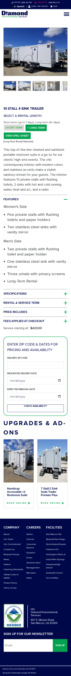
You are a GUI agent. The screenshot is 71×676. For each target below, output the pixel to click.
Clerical (30, 539)
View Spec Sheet (17, 135)
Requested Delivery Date (22, 373)
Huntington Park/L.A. (56, 554)
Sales (29, 578)
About (7, 534)
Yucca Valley (52, 578)
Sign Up (60, 645)
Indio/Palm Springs (55, 559)
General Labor (33, 562)
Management (33, 567)
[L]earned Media (29, 673)
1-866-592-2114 (54, 3)
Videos (7, 564)
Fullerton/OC (52, 549)
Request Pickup (11, 554)
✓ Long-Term (36, 128)
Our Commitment (12, 544)
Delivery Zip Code (17, 358)
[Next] (64, 52)
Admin (29, 534)
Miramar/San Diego (55, 539)
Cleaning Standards (13, 569)
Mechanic (31, 573)
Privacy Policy (10, 583)
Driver (29, 557)
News (6, 559)
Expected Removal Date (21, 389)
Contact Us (9, 549)
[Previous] (6, 52)
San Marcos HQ (53, 534)
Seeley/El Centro (54, 573)
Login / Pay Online (39, 6)
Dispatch (30, 552)
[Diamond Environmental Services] (15, 14)
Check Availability (35, 405)
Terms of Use (10, 588)
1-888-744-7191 (26, 3)
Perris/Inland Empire (56, 544)
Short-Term (14, 127)
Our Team (8, 539)
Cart (55, 6)
